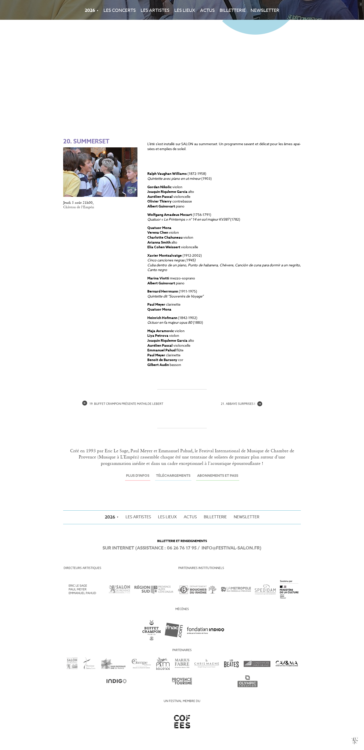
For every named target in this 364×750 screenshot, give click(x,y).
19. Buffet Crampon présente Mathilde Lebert (123, 404)
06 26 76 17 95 (182, 548)
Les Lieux (184, 10)
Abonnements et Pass (217, 476)
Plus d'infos (137, 476)
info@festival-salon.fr (231, 548)
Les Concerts (120, 10)
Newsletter (265, 10)
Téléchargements (173, 476)
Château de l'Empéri (78, 207)
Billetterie (233, 10)
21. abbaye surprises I (241, 404)
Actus (207, 10)
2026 (90, 10)
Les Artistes (155, 10)
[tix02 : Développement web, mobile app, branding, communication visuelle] (355, 741)
